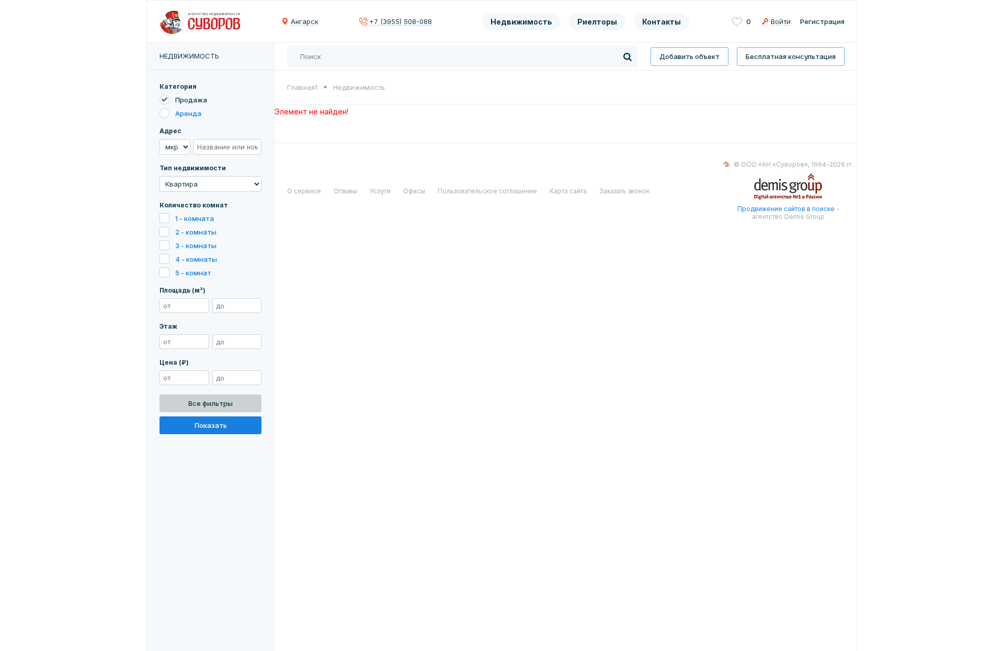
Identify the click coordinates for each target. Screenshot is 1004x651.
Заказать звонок (624, 191)
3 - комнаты (195, 245)
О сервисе (304, 191)
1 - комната (194, 218)
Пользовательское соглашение (487, 191)
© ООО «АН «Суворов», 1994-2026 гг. (793, 164)
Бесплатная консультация (791, 56)
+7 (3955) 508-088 (400, 21)
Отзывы (345, 191)
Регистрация (822, 21)
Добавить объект (689, 56)
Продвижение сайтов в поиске (786, 209)
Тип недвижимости (192, 168)
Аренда (188, 113)
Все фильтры (210, 403)
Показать (211, 425)
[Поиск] (627, 56)
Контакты (661, 21)
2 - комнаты (195, 232)
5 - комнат (193, 273)
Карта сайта (568, 191)
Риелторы (597, 21)
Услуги (380, 191)
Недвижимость (521, 21)
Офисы (414, 191)
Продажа (191, 100)
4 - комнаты (196, 259)
